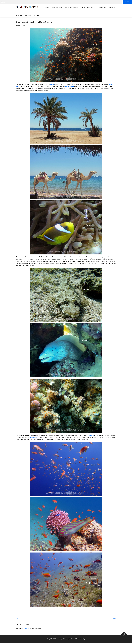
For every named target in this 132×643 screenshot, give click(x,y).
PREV (17, 618)
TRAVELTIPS (102, 7)
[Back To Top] (124, 634)
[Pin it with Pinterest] (22, 613)
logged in (26, 628)
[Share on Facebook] (17, 613)
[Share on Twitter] (20, 613)
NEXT (114, 618)
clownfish (91, 435)
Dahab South (69, 86)
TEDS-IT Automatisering (78, 639)
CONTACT (112, 7)
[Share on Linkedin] (25, 613)
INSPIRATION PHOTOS (88, 7)
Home (47, 7)
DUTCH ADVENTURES (71, 7)
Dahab (52, 84)
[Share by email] (28, 613)
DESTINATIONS (57, 7)
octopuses (33, 437)
